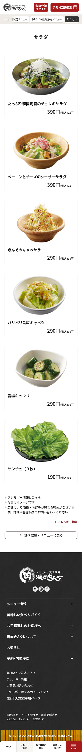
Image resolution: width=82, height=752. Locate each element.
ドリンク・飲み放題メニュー (47, 19)
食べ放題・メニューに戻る (43, 535)
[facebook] (47, 589)
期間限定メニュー (17, 19)
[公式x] (35, 589)
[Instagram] (41, 589)
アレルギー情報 (67, 522)
